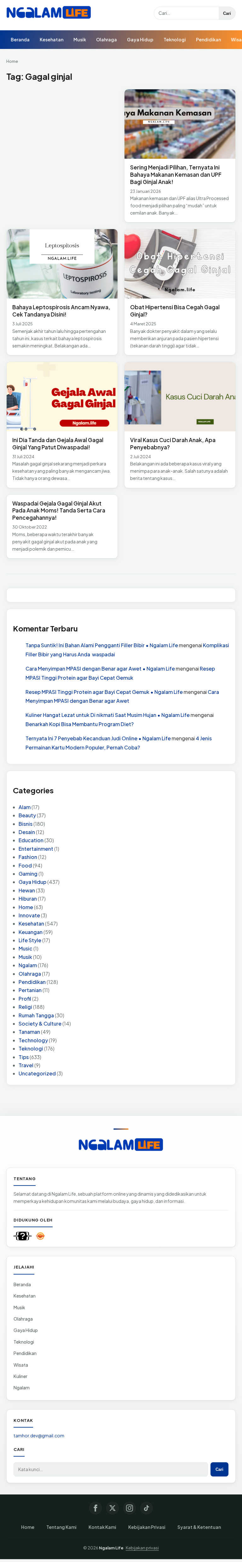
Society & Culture (40, 1023)
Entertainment (36, 848)
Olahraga (106, 39)
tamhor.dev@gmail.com (39, 1435)
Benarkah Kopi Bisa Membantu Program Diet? (80, 724)
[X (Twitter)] (112, 1508)
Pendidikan (208, 39)
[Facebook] (95, 1508)
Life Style (30, 940)
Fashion (28, 857)
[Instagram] (129, 1508)
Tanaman (29, 1031)
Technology (33, 1040)
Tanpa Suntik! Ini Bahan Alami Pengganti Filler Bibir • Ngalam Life (102, 645)
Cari (227, 13)
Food (25, 865)
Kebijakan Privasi (146, 1527)
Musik (79, 39)
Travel (26, 1065)
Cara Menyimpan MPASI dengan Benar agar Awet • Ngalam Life (100, 668)
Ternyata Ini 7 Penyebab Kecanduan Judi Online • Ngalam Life (98, 738)
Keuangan (31, 932)
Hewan (27, 890)
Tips (24, 1057)
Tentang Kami (61, 1527)
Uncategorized (37, 1073)
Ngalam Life (111, 1547)
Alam (25, 807)
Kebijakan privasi (142, 1547)
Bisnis (25, 823)
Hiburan (28, 898)
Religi (25, 1006)
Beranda (20, 39)
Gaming (28, 873)
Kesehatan (51, 39)
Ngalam (28, 965)
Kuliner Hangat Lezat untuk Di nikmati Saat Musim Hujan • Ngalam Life (108, 715)
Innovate (29, 915)
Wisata (21, 1365)
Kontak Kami (102, 1527)
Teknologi (175, 39)
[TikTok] (146, 1508)
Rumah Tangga (36, 1015)
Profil (25, 998)
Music (25, 948)
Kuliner (20, 1376)
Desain (27, 832)
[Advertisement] (62, 136)
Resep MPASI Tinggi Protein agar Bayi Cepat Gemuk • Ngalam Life (104, 692)
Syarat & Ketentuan (199, 1527)
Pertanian (30, 990)
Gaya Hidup (140, 39)
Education (31, 840)
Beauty (27, 815)
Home (12, 61)
